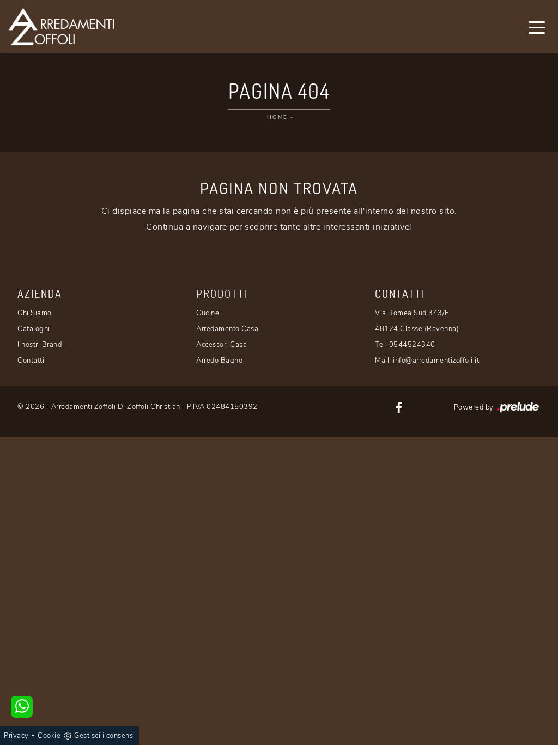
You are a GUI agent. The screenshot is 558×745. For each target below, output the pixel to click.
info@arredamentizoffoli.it (436, 360)
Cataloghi (33, 329)
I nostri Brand (39, 345)
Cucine (207, 313)
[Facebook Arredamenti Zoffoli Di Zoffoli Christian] (399, 406)
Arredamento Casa (227, 329)
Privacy (16, 736)
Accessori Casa (221, 345)
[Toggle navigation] (536, 26)
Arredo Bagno (219, 360)
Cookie (49, 736)
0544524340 (412, 345)
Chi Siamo (34, 313)
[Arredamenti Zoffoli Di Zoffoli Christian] (61, 26)
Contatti (30, 360)
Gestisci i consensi (104, 736)
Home (277, 117)
